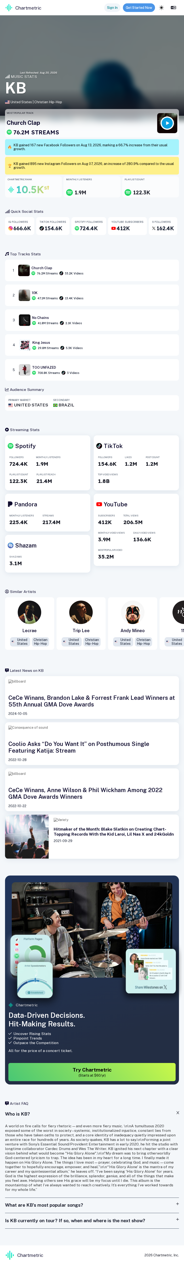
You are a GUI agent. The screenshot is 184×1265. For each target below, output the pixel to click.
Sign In (112, 8)
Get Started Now (139, 8)
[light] (161, 7)
